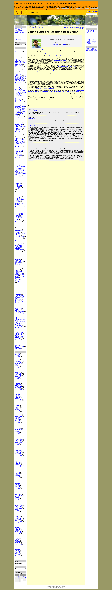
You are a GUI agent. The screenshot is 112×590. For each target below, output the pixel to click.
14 (15, 578)
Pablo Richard (18, 309)
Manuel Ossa (18, 263)
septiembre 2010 (18, 548)
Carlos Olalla (18, 94)
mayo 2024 (17, 367)
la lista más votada (45, 53)
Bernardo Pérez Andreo (20, 83)
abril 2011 (17, 540)
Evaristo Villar (18, 132)
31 (20, 581)
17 (20, 578)
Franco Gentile (18, 152)
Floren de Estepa (18, 143)
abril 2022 (17, 395)
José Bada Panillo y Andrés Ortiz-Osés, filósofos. (19, 203)
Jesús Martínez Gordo (19, 188)
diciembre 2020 (18, 412)
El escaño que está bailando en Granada (67, 66)
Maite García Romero (19, 261)
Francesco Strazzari (19, 147)
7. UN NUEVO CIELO (19, 38)
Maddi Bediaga (18, 260)
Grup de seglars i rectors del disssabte (20, 164)
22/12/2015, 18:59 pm (33, 110)
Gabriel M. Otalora (19, 154)
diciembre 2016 (18, 465)
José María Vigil (18, 216)
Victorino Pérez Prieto (19, 346)
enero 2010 (17, 556)
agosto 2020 (17, 417)
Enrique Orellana (18, 128)
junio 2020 (17, 419)
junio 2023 (17, 379)
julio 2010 (17, 550)
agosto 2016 (17, 470)
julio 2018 (17, 444)
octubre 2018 (18, 441)
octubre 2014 (18, 494)
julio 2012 (17, 523)
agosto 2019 (17, 430)
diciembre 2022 (18, 386)
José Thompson (18, 222)
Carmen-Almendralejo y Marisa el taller (20, 99)
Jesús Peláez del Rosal (20, 190)
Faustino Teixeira (18, 134)
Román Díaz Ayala (19, 332)
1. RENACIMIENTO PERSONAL (19, 29)
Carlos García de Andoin (20, 90)
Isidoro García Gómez (19, 179)
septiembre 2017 (18, 455)
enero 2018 (17, 451)
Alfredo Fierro (18, 57)
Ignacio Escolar (18, 172)
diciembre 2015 (18, 478)
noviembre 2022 (18, 387)
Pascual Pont (18, 312)
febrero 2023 (18, 384)
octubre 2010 (18, 547)
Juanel (16, 244)
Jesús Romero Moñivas (20, 192)
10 (20, 577)
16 (18, 578)
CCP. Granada (90, 33)
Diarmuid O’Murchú (19, 116)
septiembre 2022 (18, 389)
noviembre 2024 (18, 361)
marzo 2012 (17, 528)
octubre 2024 (18, 362)
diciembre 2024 (18, 360)
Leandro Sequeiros (19, 249)
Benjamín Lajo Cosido (19, 82)
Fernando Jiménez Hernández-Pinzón (19, 141)
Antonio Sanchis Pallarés (20, 72)
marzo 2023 (17, 383)
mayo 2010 (17, 552)
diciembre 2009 (18, 558)
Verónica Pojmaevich (19, 343)
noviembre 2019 (18, 427)
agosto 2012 (17, 522)
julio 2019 (17, 431)
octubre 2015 (18, 481)
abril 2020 (17, 421)
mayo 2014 (17, 499)
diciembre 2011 (18, 531)
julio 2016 (17, 471)
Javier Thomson (18, 185)
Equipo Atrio (17, 129)
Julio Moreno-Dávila (19, 246)
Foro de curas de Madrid (20, 144)
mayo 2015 (17, 486)
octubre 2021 (18, 401)
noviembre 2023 (18, 374)
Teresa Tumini (18, 341)
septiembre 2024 (18, 363)
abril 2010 (17, 553)
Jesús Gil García (18, 187)
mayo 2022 (17, 394)
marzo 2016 (17, 475)
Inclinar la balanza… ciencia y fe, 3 (36, 27)
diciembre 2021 (18, 399)
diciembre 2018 (18, 439)
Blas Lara (17, 85)
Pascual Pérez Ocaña (19, 311)
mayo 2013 (17, 512)
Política (36, 101)
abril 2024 (17, 368)
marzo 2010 (17, 554)
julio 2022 (17, 392)
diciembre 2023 (18, 373)
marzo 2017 (17, 462)
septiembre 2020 (18, 416)
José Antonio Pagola (19, 199)
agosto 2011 (17, 536)
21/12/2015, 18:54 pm (33, 125)
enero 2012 (17, 530)
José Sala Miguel (18, 220)
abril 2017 (17, 461)
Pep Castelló (17, 315)
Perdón (90, 50)
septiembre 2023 (18, 376)
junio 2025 (17, 353)
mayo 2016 (17, 473)
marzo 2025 (17, 356)
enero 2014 (17, 504)
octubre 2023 (18, 375)
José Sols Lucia (18, 221)
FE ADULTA (89, 35)
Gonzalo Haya (18, 157)
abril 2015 (17, 487)
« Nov (16, 582)
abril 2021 (17, 408)
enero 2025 (17, 359)
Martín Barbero (18, 280)
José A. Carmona (18, 198)
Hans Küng (17, 165)
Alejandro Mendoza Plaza (20, 52)
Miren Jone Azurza (19, 295)
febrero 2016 (18, 476)
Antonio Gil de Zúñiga (19, 67)
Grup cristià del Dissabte (20, 158)
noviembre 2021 (18, 400)
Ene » (19, 582)
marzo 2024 (17, 370)
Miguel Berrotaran (19, 293)
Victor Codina (18, 345)
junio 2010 (17, 551)
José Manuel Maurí (19, 212)
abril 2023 (17, 382)
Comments (95, 11)
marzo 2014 (17, 501)
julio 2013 (17, 510)
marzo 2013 (17, 515)
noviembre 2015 (18, 479)
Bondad (90, 48)
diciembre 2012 (18, 518)
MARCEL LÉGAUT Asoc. (92, 41)
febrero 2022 (18, 397)
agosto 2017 (17, 456)
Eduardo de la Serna (19, 123)
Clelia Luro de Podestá (20, 106)
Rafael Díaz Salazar (19, 323)
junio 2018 (17, 445)
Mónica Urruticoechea (19, 296)
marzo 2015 (17, 488)
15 (17, 578)
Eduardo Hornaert (19, 124)
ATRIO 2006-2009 (90, 31)
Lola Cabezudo (18, 252)
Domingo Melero (18, 122)
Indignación (94, 49)
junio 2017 (17, 459)
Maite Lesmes (18, 262)
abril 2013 (17, 514)
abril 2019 (17, 434)
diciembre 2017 (18, 452)
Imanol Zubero (18, 175)
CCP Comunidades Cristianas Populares (19, 101)
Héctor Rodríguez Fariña (20, 166)
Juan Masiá (17, 241)
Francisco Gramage (19, 150)
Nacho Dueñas (18, 299)
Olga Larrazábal (18, 303)
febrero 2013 (18, 516)
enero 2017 (17, 464)
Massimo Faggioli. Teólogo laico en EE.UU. (20, 285)
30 (18, 581)
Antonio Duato (18, 65)
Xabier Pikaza (18, 347)
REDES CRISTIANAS (91, 42)
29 (17, 581)
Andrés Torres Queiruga (20, 62)
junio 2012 (17, 525)
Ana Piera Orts (18, 59)
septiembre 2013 (18, 508)
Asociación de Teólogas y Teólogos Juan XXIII (20, 77)
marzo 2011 (17, 541)
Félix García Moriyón (19, 139)
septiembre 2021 (18, 403)
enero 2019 (17, 438)
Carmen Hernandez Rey (20, 96)
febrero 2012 (18, 529)
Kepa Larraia (18, 247)
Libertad (87, 50)
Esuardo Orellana (18, 131)
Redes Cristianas (18, 327)
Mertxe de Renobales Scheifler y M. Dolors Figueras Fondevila (19, 291)
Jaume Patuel (18, 182)
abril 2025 (17, 355)
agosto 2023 (17, 377)
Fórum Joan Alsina (19, 146)
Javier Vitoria (18, 186)
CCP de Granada (18, 102)
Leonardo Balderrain (19, 250)
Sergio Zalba (18, 340)
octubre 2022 (18, 388)
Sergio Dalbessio (18, 338)
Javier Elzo (17, 184)
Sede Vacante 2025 (94, 50)
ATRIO (55, 586)
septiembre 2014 (18, 495)
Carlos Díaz (17, 88)
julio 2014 (17, 497)
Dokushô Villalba (18, 120)
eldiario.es (64, 44)
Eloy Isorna (17, 125)
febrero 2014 (18, 503)
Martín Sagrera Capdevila (20, 281)
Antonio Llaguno (18, 69)
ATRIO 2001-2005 (90, 30)
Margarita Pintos (18, 268)
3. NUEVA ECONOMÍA (19, 32)
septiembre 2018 (18, 442)
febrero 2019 (18, 437)
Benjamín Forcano (19, 81)
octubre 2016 (18, 467)
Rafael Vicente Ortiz (19, 324)
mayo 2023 (17, 381)
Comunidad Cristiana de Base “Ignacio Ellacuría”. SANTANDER (20, 109)
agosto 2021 (17, 404)
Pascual (17, 310)
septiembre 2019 (18, 429)
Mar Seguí (17, 264)
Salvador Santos (18, 333)
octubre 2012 (18, 520)
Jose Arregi (17, 200)
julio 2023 (17, 378)
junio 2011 (17, 538)
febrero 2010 (18, 555)
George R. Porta (18, 156)
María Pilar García (19, 273)
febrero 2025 (18, 357)
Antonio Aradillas (18, 64)
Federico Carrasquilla (19, 137)
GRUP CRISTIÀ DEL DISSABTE (91, 37)
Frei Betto (17, 153)
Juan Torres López (19, 243)
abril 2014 (17, 500)
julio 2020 (17, 418)
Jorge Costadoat (18, 196)
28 (15, 581)
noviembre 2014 (18, 493)
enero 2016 (17, 477)
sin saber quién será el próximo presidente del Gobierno (62, 49)
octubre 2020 (18, 415)
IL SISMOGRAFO (90, 39)
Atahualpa (61, 587)
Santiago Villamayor (19, 336)
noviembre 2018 (18, 440)
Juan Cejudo (17, 235)
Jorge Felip (17, 197)
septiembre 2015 (18, 482)
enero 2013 (17, 517)
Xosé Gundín (18, 348)
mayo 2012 (17, 526)
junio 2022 (17, 393)
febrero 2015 (18, 489)
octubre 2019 (18, 428)
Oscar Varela (18, 307)
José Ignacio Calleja (19, 206)
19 (23, 578)
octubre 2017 (18, 454)
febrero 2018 (18, 450)
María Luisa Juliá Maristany (18, 272)
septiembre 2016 (18, 468)
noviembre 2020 (18, 414)
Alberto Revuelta (18, 51)
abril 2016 (17, 474)
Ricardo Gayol (18, 330)
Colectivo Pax (18, 107)
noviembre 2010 (18, 545)
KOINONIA (89, 40)
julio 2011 (17, 537)
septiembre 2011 (18, 534)
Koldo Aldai (17, 248)
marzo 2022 (17, 396)
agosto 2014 (17, 496)
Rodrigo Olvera (18, 331)
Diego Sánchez (18, 117)
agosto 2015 (17, 483)
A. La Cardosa (18, 39)
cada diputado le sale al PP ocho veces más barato (43, 88)
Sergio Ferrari (18, 339)
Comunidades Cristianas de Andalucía (20, 112)
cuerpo (91, 49)
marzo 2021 (17, 409)
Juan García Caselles (19, 236)
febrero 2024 (18, 371)
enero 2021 (17, 411)
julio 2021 (17, 405)
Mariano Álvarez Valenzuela (18, 279)
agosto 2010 (17, 549)
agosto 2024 (17, 364)
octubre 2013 (18, 507)
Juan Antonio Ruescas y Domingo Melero (20, 229)
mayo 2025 (17, 354)
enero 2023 (17, 385)
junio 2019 (17, 432)
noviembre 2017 (18, 453)
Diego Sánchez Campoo (20, 118)
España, (33, 101)
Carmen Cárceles (18, 95)
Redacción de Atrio (19, 326)
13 (25, 577)
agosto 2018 (17, 443)
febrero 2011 (18, 542)
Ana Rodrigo (17, 60)
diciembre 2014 (18, 492)
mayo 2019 (17, 433)
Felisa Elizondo (18, 138)
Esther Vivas (17, 130)
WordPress (56, 587)
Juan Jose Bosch (18, 237)
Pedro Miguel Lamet (19, 313)
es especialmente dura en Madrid (59, 60)
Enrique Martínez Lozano (20, 126)
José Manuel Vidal (19, 213)
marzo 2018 (17, 449)
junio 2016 (17, 472)
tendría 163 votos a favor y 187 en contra (57, 55)
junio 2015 (17, 485)
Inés (16, 177)
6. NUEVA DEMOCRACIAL (20, 37)
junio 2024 (17, 366)
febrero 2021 (18, 410)
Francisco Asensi (18, 149)
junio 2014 (17, 498)
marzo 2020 (17, 422)
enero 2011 (17, 543)
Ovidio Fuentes (18, 308)
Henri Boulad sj (18, 168)
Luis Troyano (18, 259)
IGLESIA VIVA (89, 38)
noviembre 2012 (18, 519)
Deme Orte (17, 115)
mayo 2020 (17, 420)
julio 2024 (17, 365)
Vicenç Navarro (18, 344)
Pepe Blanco (17, 318)
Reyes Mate (17, 328)
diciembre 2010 (18, 544)
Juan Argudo (17, 232)
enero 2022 (17, 398)
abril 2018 (17, 448)
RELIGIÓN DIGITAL (91, 43)
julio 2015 (17, 484)
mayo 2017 (17, 460)
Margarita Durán (18, 266)
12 (23, 577)
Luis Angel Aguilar (19, 256)
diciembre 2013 (18, 505)
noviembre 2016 (18, 466)
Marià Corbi (17, 269)
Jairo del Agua (18, 181)
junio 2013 (17, 511)
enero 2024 (17, 372)
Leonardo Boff (18, 251)
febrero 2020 (18, 423)
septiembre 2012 (18, 521)
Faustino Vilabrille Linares (20, 135)
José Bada (17, 201)
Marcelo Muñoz (18, 265)
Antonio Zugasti (18, 75)
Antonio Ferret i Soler (19, 66)
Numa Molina (18, 300)
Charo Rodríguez (18, 105)
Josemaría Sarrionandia (20, 226)
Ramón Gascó (18, 325)
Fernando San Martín (19, 142)
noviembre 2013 (18, 506)
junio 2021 (17, 406)
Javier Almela (18, 183)
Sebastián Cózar (18, 337)
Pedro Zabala (18, 314)
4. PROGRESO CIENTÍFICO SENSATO (20, 34)
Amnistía (87, 48)
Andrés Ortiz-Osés (19, 61)
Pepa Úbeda (17, 317)
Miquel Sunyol (18, 294)
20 (25, 578)
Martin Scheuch (18, 283)
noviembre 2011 (18, 532)
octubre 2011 (18, 533)
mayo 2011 (17, 539)
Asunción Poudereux (19, 78)
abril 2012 (17, 527)
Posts (89, 11)
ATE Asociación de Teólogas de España (19, 80)
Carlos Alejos (18, 87)
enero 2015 (17, 490)
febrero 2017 (18, 463)
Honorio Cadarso (18, 169)
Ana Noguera (18, 58)
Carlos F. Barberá (18, 89)
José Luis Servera (19, 211)
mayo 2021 (17, 407)
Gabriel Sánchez (18, 155)
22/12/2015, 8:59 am (32, 118)
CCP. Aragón (89, 32)
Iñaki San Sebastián (19, 176)
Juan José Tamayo (19, 238)
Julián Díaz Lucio (18, 245)
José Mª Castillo (18, 217)
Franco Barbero (18, 151)
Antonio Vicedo (18, 74)
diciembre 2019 (18, 426)
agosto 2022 (17, 390)
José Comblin (18, 205)
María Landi (17, 270)
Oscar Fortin (17, 306)
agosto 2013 (17, 509)
